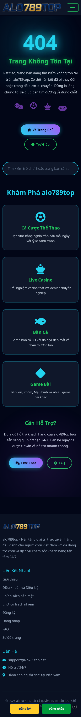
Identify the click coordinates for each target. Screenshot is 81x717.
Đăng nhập (11, 621)
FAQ (62, 463)
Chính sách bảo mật (18, 596)
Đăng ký (8, 612)
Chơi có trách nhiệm (18, 604)
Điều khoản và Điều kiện (21, 587)
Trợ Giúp (43, 144)
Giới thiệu (10, 579)
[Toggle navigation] (73, 7)
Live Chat (28, 463)
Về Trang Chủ (43, 130)
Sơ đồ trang (11, 637)
